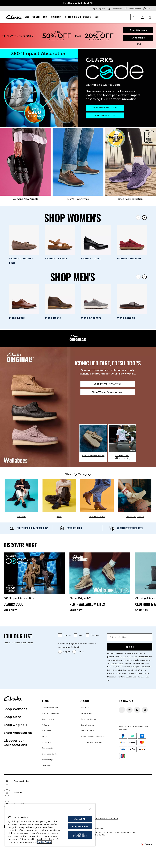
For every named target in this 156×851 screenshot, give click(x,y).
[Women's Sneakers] (132, 240)
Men (45, 17)
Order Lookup (48, 719)
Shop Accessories (18, 733)
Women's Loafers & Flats (21, 260)
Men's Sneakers (91, 317)
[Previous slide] (138, 217)
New (27, 17)
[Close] (90, 809)
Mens (81, 635)
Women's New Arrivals (25, 199)
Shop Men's (138, 37)
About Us (84, 707)
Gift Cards (46, 731)
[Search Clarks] (134, 17)
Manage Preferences (80, 835)
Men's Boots (53, 317)
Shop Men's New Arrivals (108, 383)
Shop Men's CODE (104, 115)
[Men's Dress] (24, 299)
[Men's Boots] (60, 299)
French (81, 652)
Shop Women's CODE (105, 107)
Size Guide (46, 742)
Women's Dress (91, 258)
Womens (67, 635)
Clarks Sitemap (87, 725)
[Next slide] (144, 217)
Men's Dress (17, 317)
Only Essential (80, 826)
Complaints (47, 765)
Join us (130, 646)
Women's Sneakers (129, 258)
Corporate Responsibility (91, 742)
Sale (97, 17)
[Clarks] (14, 17)
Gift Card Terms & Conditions (104, 818)
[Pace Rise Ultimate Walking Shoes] (130, 162)
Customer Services (50, 707)
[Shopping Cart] (149, 17)
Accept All (79, 819)
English (66, 652)
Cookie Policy (44, 842)
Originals (56, 17)
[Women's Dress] (96, 240)
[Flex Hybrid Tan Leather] (78, 162)
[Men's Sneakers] (96, 299)
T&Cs (138, 43)
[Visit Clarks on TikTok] (137, 710)
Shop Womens (15, 709)
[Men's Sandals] (132, 299)
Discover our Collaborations (15, 743)
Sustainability (86, 713)
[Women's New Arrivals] (25, 162)
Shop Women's (138, 30)
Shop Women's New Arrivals (108, 392)
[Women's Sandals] (60, 240)
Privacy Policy (117, 663)
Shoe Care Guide (49, 754)
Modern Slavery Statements (92, 736)
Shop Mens (12, 717)
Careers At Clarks (88, 719)
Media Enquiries (87, 731)
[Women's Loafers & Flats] (24, 240)
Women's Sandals (56, 258)
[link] (34, 583)
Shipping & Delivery (50, 713)
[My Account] (142, 17)
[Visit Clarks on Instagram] (129, 710)
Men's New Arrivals (78, 199)
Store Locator (48, 748)
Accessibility (47, 759)
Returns (45, 725)
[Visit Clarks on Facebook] (122, 710)
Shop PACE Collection (130, 199)
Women (36, 17)
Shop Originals (15, 725)
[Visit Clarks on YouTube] (145, 710)
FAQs (44, 736)
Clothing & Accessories (78, 17)
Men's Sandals (126, 317)
